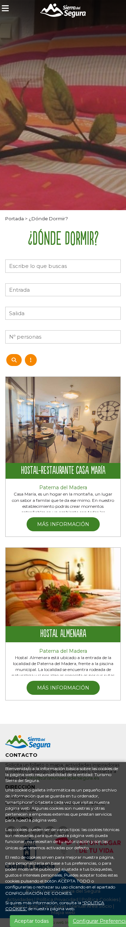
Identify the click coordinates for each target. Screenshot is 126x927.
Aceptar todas (31, 921)
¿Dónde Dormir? (48, 218)
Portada (14, 218)
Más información (63, 524)
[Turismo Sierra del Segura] (62, 11)
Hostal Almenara (63, 634)
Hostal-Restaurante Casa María (63, 471)
